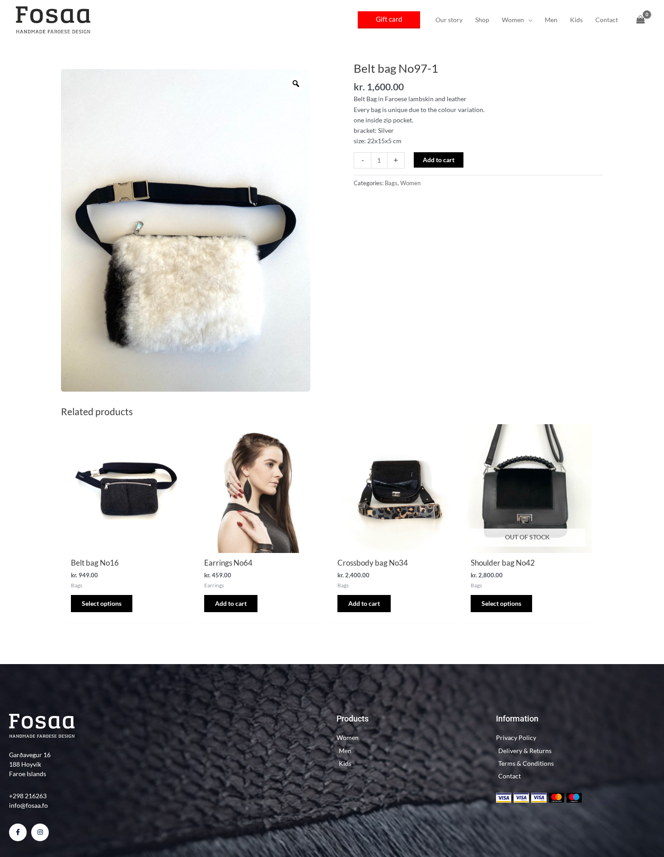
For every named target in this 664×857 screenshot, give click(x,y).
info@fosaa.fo (28, 805)
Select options (102, 603)
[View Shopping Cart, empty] (640, 20)
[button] (389, 19)
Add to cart (438, 160)
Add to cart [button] (231, 603)
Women (410, 183)
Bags (391, 183)
